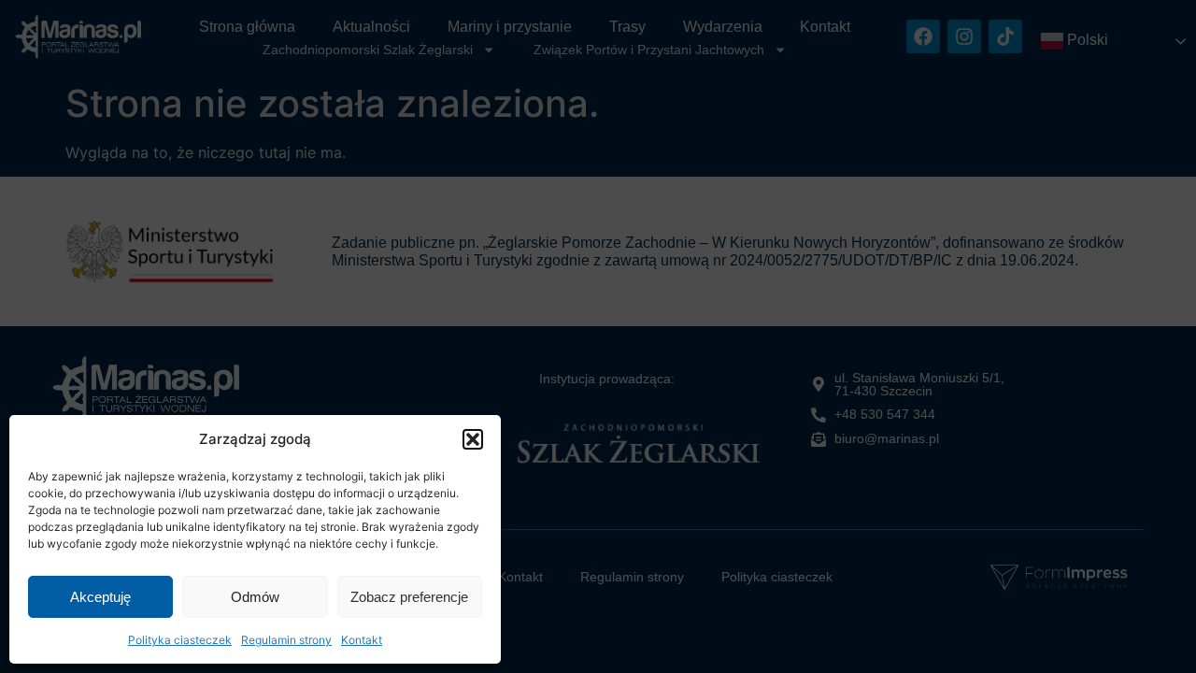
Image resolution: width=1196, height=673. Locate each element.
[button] (472, 439)
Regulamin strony (286, 640)
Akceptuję (100, 597)
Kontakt (361, 640)
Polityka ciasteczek (180, 640)
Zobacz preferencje (409, 597)
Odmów (255, 597)
